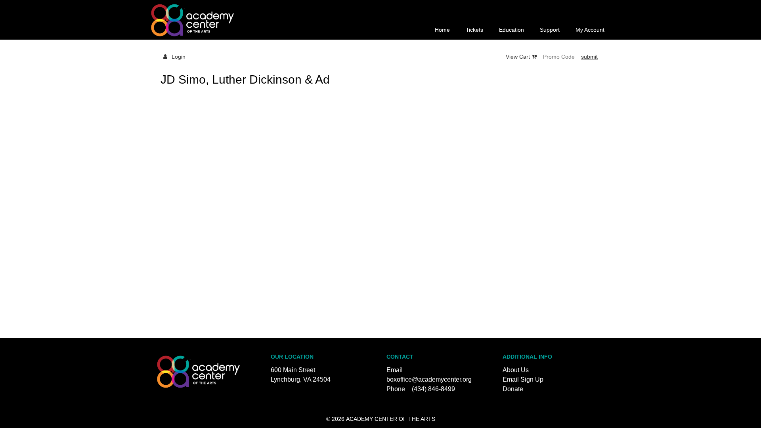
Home (442, 30)
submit (589, 57)
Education (511, 30)
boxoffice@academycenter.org (429, 379)
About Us (516, 370)
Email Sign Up (523, 379)
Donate (513, 389)
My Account (590, 30)
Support (550, 30)
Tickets (474, 30)
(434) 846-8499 (433, 389)
